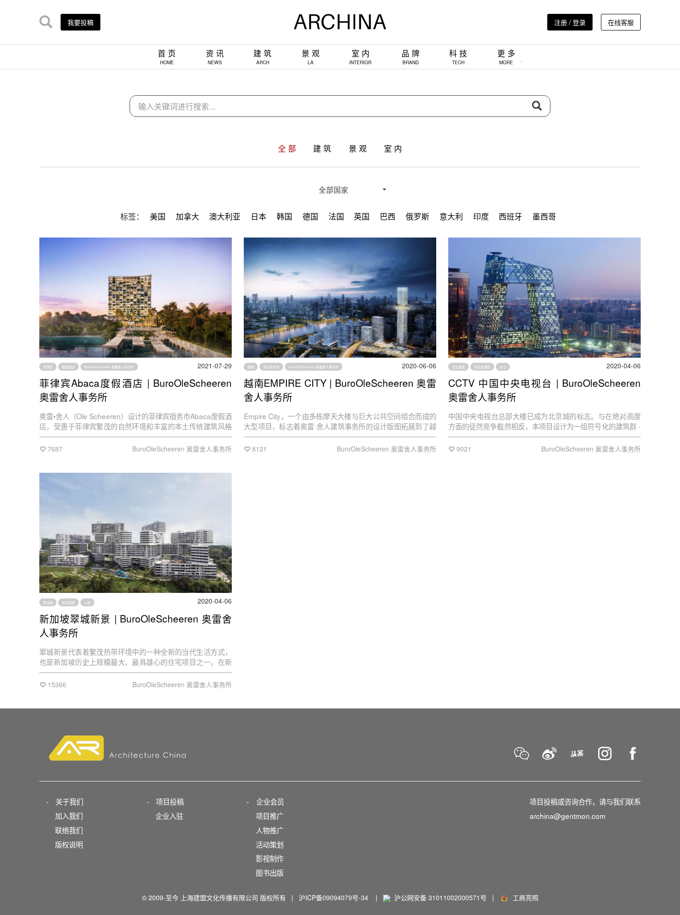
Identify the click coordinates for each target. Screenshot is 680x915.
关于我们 (69, 801)
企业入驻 (169, 816)
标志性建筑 (482, 367)
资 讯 (215, 57)
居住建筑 (68, 602)
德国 (310, 216)
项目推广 (270, 816)
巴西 (388, 216)
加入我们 (69, 816)
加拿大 (187, 216)
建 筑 (262, 57)
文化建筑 (458, 367)
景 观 (311, 57)
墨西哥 (544, 216)
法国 (336, 216)
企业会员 (270, 801)
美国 (158, 216)
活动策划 (270, 844)
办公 (503, 367)
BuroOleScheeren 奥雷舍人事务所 (109, 367)
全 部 (287, 148)
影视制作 (270, 858)
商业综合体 (271, 367)
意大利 (451, 216)
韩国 (284, 216)
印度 (481, 216)
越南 (250, 367)
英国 (362, 216)
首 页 (167, 57)
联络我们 (69, 830)
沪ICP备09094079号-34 (333, 897)
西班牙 (510, 216)
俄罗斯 (417, 216)
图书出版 (270, 872)
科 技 (458, 57)
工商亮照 (523, 897)
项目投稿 (170, 801)
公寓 (87, 602)
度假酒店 (68, 367)
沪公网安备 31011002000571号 (440, 897)
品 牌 (411, 57)
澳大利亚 (225, 216)
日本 (258, 216)
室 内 (360, 57)
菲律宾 (48, 367)
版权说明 (69, 844)
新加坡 (48, 602)
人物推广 (270, 830)
